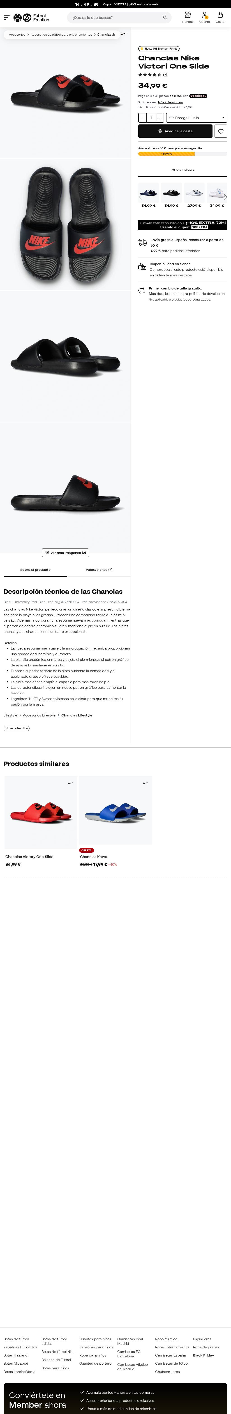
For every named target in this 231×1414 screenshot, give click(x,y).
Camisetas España (170, 1355)
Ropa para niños (92, 1355)
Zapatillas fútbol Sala (20, 1347)
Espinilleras (202, 1339)
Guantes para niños (95, 1339)
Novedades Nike (17, 728)
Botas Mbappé (16, 1363)
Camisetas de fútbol (171, 1363)
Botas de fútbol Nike (58, 1352)
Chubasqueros (167, 1372)
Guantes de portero (95, 1363)
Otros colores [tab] (183, 170)
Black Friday (203, 1355)
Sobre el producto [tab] (35, 569)
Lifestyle (10, 715)
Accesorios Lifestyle (39, 715)
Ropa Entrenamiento (172, 1347)
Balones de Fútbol (56, 1360)
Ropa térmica (166, 1339)
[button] (182, 269)
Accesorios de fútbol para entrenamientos (61, 34)
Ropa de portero (206, 1347)
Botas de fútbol (16, 1339)
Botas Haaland (16, 1355)
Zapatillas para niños (96, 1347)
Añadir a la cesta (178, 131)
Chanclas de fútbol (111, 34)
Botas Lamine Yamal (20, 1372)
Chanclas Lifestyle (76, 715)
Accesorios (17, 34)
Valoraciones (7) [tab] (99, 569)
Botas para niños (55, 1368)
